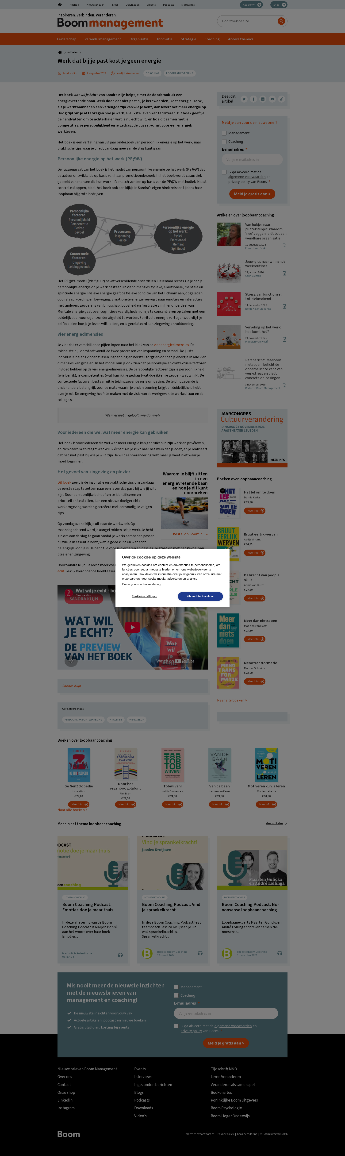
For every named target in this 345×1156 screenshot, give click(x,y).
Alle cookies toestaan (200, 596)
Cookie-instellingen (144, 596)
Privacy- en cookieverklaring (141, 584)
